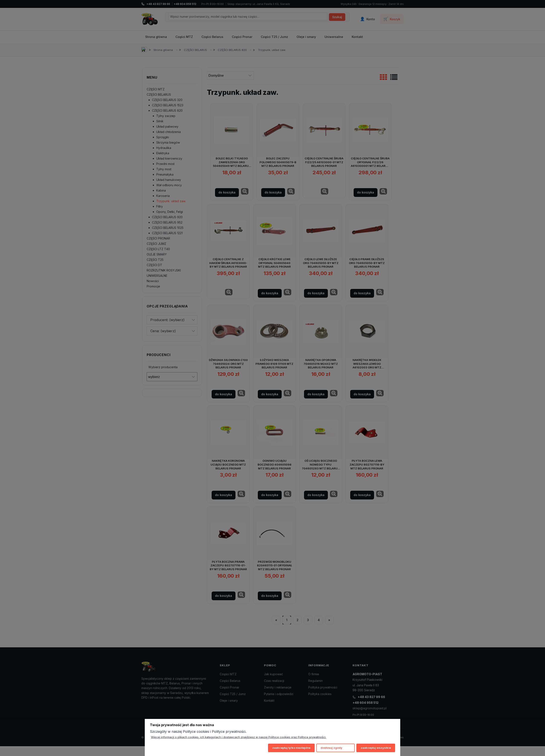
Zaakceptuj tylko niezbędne (291, 747)
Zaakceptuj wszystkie (376, 747)
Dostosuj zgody (331, 747)
